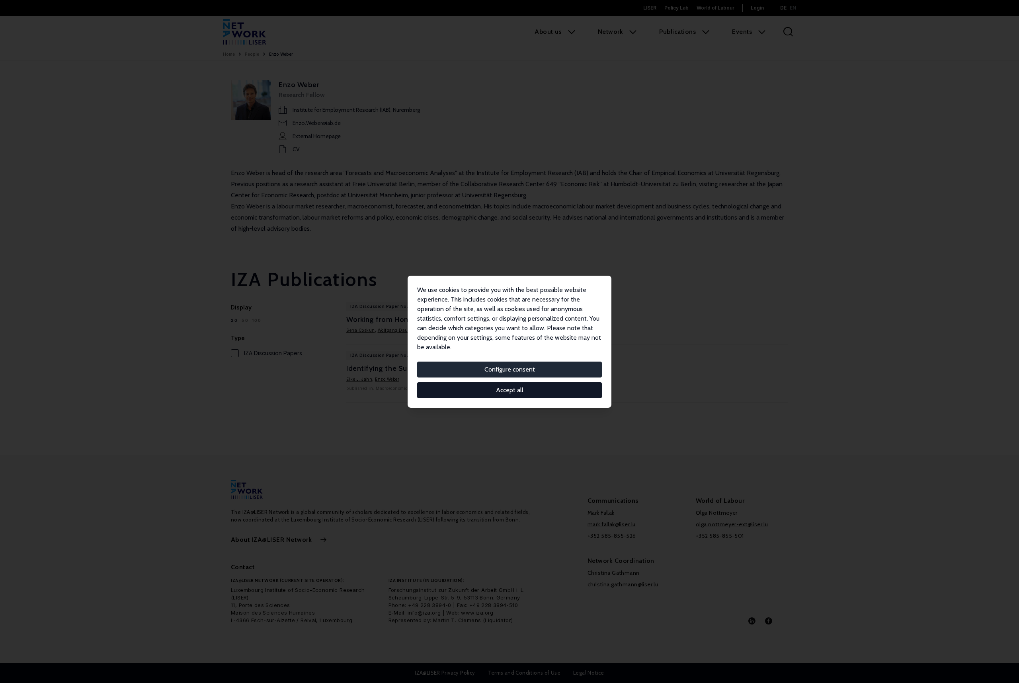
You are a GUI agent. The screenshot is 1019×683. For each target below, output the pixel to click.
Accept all (509, 390)
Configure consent (509, 369)
